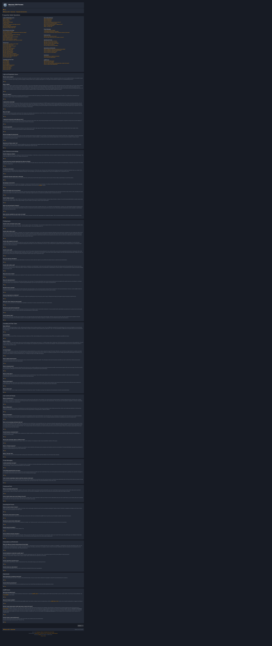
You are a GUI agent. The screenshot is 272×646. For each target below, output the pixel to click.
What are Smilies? (6, 62)
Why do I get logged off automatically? (9, 26)
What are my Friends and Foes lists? (50, 36)
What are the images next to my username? (10, 36)
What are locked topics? (7, 68)
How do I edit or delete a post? (8, 44)
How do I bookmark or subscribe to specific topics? (53, 50)
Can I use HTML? (6, 61)
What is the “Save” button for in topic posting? (11, 54)
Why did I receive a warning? (8, 52)
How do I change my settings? (8, 31)
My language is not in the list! (8, 35)
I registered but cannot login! (8, 22)
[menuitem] (4, 10)
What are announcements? (7, 66)
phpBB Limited (35, 593)
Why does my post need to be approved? (10, 55)
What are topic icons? (6, 69)
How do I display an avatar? (8, 37)
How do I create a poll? (7, 47)
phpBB (40, 185)
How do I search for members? (49, 44)
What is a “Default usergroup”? (49, 25)
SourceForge (49, 633)
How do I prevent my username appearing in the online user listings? (14, 32)
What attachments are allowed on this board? (51, 56)
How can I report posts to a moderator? (10, 53)
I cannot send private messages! (49, 30)
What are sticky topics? (7, 67)
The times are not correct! (7, 33)
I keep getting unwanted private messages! (51, 31)
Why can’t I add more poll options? (9, 48)
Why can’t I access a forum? (8, 50)
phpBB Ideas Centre (55, 601)
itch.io (46, 633)
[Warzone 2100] (5, 5)
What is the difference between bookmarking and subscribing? (54, 49)
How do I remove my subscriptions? (50, 52)
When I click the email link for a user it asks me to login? (12, 40)
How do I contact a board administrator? (51, 64)
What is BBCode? (6, 60)
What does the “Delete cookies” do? (9, 27)
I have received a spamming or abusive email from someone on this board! (56, 32)
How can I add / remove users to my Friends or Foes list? (54, 37)
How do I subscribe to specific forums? (50, 51)
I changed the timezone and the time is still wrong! (11, 34)
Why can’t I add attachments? (8, 51)
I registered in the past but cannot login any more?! (11, 24)
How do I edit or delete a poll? (8, 49)
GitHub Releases (55, 633)
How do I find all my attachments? (49, 57)
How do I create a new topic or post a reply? (10, 43)
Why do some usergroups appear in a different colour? (53, 24)
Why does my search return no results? (51, 42)
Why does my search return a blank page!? (51, 43)
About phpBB (5, 594)
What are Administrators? (48, 18)
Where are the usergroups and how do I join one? (52, 22)
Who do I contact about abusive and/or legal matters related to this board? (56, 63)
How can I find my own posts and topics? (51, 45)
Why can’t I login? (6, 23)
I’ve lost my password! (7, 25)
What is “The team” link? (48, 26)
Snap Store (42, 633)
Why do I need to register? (7, 18)
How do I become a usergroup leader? (50, 23)
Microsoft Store (37, 633)
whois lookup (5, 608)
